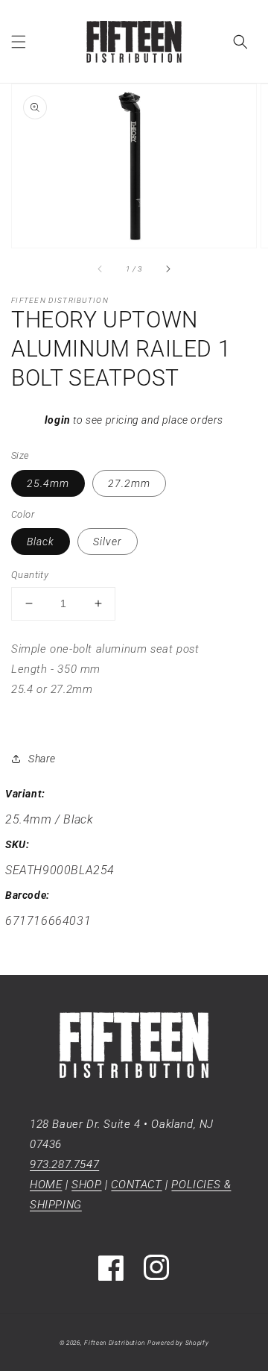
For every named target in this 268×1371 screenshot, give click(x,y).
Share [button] (42, 759)
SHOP (86, 1184)
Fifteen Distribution (114, 1342)
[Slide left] (100, 268)
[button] (18, 41)
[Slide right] (167, 268)
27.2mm (129, 483)
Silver (107, 542)
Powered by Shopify (178, 1342)
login (58, 420)
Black (40, 542)
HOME (46, 1184)
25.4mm (48, 483)
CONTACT (136, 1184)
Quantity (29, 574)
